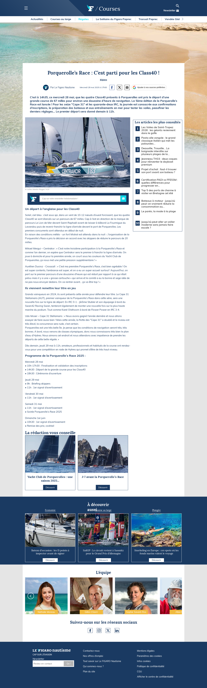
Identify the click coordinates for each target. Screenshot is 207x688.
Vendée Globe (174, 19)
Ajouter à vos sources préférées (151, 87)
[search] (177, 5)
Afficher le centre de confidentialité (155, 676)
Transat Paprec (148, 19)
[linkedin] (116, 630)
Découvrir (50, 560)
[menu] (26, 8)
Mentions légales (145, 650)
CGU (139, 671)
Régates (83, 19)
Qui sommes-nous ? (93, 666)
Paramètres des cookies (149, 656)
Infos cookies (144, 661)
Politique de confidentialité (150, 666)
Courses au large (61, 19)
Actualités (37, 19)
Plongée (156, 510)
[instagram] (99, 630)
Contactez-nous (91, 650)
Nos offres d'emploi (93, 656)
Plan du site (89, 671)
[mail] (177, 10)
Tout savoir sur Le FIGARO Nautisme (102, 661)
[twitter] (108, 630)
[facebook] (90, 630)
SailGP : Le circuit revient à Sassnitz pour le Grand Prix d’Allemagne (103, 552)
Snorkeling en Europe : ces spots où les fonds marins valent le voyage (156, 552)
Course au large (103, 510)
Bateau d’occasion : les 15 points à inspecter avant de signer (50, 552)
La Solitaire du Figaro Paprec (114, 19)
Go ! (69, 663)
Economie (50, 510)
